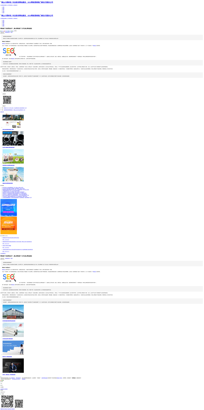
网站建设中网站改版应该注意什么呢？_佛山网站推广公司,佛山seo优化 (16, 189)
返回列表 (2, 111)
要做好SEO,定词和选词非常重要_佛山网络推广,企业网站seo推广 (15, 193)
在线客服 (2, 389)
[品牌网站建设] (8, 216)
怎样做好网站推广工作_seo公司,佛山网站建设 (11, 190)
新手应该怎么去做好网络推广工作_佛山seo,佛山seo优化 (13, 187)
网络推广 (4, 43)
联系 (3, 12)
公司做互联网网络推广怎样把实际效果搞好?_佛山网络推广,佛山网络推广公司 (17, 197)
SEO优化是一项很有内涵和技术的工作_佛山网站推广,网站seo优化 (15, 196)
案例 (3, 8)
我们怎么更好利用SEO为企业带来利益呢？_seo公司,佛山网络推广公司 (16, 195)
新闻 (3, 11)
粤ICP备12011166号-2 (16, 379)
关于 (3, 10)
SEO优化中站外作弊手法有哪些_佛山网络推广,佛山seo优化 (14, 188)
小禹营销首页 (7, 32)
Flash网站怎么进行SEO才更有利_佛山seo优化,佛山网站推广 (14, 191)
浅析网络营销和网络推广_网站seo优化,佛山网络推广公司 (14, 109)
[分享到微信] (2, 380)
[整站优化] (8, 233)
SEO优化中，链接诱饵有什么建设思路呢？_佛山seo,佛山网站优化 (15, 194)
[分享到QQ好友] (3, 380)
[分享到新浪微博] (0, 380)
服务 (3, 9)
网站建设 (23, 379)
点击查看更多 (3, 253)
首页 (3, 7)
